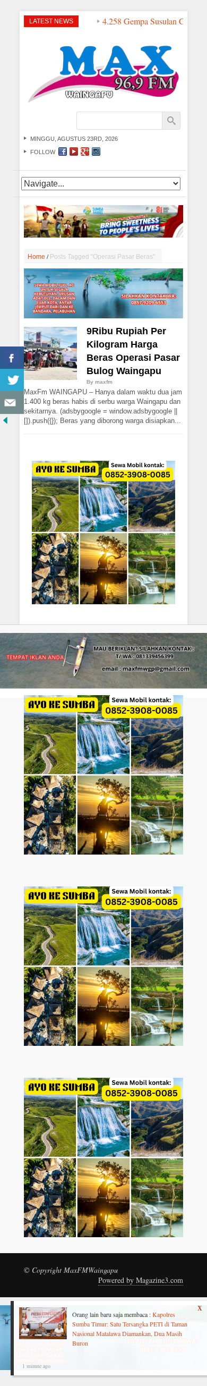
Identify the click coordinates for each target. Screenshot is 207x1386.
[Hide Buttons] (5, 419)
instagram (96, 151)
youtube (74, 151)
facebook (62, 151)
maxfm (104, 382)
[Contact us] (12, 402)
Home (36, 256)
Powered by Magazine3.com (140, 1280)
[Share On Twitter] (12, 380)
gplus (85, 151)
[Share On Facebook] (12, 357)
